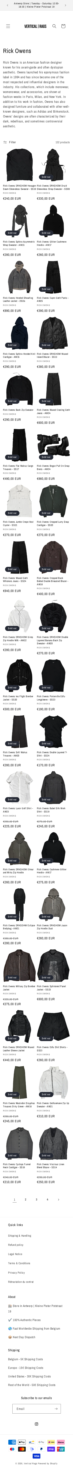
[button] (8, 26)
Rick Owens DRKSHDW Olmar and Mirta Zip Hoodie (18, 871)
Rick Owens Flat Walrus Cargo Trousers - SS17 (18, 467)
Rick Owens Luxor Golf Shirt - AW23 (18, 810)
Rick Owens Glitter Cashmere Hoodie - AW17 (51, 243)
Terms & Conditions (19, 1263)
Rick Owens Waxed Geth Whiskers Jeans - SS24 (15, 580)
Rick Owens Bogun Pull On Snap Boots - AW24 (53, 467)
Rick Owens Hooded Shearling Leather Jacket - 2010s (18, 299)
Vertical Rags (30, 1463)
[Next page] (58, 1199)
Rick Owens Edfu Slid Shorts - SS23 (52, 1049)
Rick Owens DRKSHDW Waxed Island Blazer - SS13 (52, 355)
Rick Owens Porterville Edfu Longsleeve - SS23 (51, 698)
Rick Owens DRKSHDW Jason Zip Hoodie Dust (52, 927)
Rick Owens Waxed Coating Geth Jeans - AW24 (53, 411)
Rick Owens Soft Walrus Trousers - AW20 (15, 754)
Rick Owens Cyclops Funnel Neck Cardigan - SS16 (17, 1166)
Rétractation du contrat (21, 1282)
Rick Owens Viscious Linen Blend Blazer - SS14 (50, 1166)
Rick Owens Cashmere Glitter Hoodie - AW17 (51, 871)
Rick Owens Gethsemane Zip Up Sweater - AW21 (53, 1105)
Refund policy (16, 1245)
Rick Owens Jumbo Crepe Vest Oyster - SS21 (18, 523)
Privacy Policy (16, 1272)
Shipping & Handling (19, 1235)
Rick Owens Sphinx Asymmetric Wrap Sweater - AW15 (19, 243)
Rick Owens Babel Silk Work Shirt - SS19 (51, 810)
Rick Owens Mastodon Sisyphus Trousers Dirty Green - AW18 (19, 1105)
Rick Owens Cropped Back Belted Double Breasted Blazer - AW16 (52, 581)
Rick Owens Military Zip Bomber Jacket (19, 988)
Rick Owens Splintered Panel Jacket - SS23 (51, 988)
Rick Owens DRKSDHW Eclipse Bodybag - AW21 (19, 927)
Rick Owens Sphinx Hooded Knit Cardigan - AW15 (19, 355)
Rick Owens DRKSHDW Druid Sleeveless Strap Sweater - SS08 (53, 187)
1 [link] (14, 1199)
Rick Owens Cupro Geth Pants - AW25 (53, 299)
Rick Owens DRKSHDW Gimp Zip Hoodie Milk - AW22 (18, 639)
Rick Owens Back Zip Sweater (18, 410)
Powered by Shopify (48, 1463)
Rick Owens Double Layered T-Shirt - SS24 (52, 754)
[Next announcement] (65, 5)
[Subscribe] (56, 1409)
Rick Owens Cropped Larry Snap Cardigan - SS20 (53, 523)
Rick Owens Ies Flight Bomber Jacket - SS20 (18, 698)
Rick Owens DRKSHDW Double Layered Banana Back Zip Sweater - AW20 (52, 640)
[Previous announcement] (7, 5)
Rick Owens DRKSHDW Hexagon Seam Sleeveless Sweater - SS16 (19, 187)
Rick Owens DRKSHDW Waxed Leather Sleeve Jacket (18, 1049)
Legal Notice (15, 1254)
